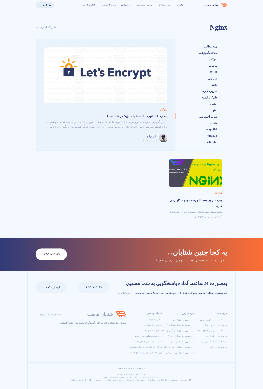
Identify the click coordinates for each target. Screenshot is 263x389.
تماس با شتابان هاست (152, 325)
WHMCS (211, 135)
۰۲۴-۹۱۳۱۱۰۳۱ (93, 287)
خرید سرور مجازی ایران (184, 319)
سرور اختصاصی (144, 4)
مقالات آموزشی (208, 52)
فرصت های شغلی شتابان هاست (148, 336)
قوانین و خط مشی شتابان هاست (147, 341)
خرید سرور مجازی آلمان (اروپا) (181, 325)
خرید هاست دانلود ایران (216, 336)
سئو (215, 110)
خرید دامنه (126, 5)
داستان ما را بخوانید (50, 314)
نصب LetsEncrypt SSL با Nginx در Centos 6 (137, 116)
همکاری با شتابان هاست (151, 330)
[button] (58, 5)
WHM (213, 72)
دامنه (214, 84)
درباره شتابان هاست (153, 319)
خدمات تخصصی (109, 4)
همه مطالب (210, 46)
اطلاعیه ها (211, 129)
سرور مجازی (164, 4)
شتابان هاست (211, 5)
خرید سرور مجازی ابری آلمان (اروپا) (178, 330)
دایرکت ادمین (209, 97)
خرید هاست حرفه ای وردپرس (213, 319)
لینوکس (213, 59)
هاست (179, 4)
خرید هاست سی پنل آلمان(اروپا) (212, 330)
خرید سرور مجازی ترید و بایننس (180, 352)
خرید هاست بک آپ (218, 347)
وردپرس (212, 65)
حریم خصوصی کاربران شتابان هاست (146, 352)
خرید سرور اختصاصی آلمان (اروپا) (179, 347)
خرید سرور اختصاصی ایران (182, 341)
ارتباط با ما (123, 292)
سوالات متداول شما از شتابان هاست (146, 347)
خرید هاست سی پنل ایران (215, 325)
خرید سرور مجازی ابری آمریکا (181, 336)
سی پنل (212, 78)
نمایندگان (212, 142)
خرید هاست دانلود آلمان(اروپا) (214, 341)
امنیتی (213, 103)
